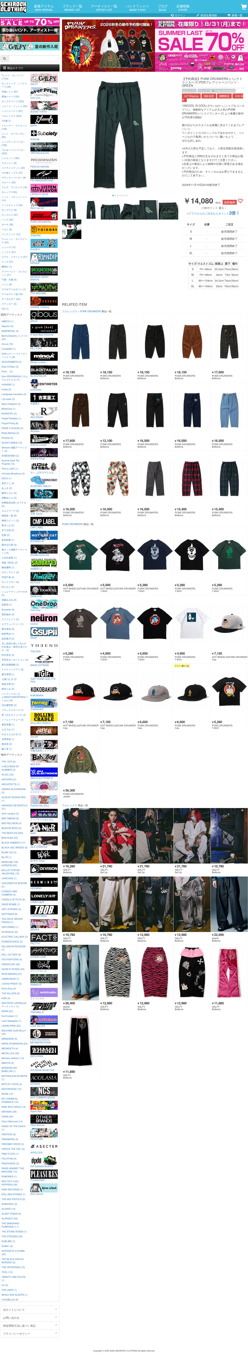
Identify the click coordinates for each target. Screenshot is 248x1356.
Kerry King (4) (9, 988)
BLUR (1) (6, 857)
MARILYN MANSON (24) (15, 1043)
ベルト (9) (7, 229)
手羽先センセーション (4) (15, 659)
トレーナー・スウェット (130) (14, 127)
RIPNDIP (35, 262)
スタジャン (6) (9, 162)
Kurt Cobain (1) (10, 1016)
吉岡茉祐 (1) (8, 739)
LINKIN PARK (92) (11, 1025)
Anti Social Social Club (42, 1069)
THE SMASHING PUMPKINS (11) (10, 1225)
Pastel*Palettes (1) (11, 418)
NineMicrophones (39, 554)
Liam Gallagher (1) (11, 1020)
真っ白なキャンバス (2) (14, 714)
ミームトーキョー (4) (13, 719)
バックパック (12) (11, 234)
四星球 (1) (7, 604)
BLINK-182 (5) (9, 852)
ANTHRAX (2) (9, 779)
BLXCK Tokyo (37, 860)
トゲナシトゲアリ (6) (13, 669)
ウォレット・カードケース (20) (14, 240)
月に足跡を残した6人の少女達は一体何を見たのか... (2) (14, 647)
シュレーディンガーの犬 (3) (14, 593)
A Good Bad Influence (41, 334)
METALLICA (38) (10, 1053)
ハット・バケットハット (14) (14, 198)
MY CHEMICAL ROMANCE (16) (10, 1100)
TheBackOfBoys (38, 915)
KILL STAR (36, 348)
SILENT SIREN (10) (12, 442)
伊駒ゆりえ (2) (9, 497)
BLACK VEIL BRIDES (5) (15, 847)
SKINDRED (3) (9, 1203)
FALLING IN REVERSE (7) (14, 948)
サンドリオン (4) (10, 581)
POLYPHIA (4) (9, 1158)
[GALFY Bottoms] (80, 836)
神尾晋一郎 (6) (9, 515)
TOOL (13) (7, 1272)
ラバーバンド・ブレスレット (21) (14, 273)
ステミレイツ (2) (10, 619)
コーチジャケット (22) (13, 167)
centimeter (35, 389)
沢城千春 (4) (8, 577)
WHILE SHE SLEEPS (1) (15, 1294)
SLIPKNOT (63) (10, 1218)
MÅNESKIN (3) (9, 1038)
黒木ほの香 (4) (9, 544)
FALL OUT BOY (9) (11, 954)
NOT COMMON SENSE (42, 1097)
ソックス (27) (9, 252)
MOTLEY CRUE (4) (12, 1084)
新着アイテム (44, 7)
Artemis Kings (37, 458)
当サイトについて (14, 1310)
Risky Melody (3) (10, 432)
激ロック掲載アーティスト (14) (14, 551)
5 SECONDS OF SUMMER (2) (10, 768)
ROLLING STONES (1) (13, 1194)
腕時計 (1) (7, 266)
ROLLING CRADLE (40, 722)
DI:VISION (35, 874)
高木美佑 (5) (8, 628)
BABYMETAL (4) (10, 330)
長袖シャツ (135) (10, 96)
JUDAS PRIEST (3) (12, 983)
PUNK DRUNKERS (224, 90)
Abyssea (35, 430)
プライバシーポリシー (16, 1333)
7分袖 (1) (6, 120)
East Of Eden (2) (10, 366)
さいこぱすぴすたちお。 (43, 472)
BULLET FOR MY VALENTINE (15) (11, 871)
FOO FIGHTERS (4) (12, 959)
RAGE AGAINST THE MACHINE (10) (13, 1169)
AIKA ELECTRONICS (41, 777)
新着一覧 (237, 15)
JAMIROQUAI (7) (10, 978)
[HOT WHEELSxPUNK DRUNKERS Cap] (229, 623)
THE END (35, 651)
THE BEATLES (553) (12, 832)
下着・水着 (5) (9, 279)
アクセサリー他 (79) (12, 294)
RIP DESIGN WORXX (41, 1166)
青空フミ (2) (8, 483)
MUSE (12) (7, 1093)
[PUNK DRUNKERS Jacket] (80, 760)
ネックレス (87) (10, 214)
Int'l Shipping (191, 96)
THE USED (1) (9, 1289)
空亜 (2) (6, 535)
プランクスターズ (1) (13, 709)
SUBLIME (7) (8, 1241)
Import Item (36, 1111)
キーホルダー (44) (11, 298)
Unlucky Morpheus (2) (13, 473)
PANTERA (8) (9, 1134)
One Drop (35, 609)
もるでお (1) (8, 729)
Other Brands (37, 1124)
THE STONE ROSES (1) (14, 1231)
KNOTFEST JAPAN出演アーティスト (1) (14, 1004)
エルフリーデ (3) (10, 510)
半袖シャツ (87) (10, 91)
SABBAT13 (36, 568)
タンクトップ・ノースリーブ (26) (14, 85)
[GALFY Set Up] (117, 836)
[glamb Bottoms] (229, 904)
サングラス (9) (9, 209)
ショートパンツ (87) (12, 110)
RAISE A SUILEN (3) (12, 428)
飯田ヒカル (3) (9, 492)
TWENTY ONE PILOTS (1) (14, 1278)
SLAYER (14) (9, 1208)
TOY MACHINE (38, 293)
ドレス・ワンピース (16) (14, 187)
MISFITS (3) (8, 1062)
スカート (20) (9, 182)
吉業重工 (35, 403)
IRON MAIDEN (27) (12, 973)
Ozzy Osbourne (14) (12, 1121)
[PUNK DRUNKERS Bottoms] (80, 342)
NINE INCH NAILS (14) (14, 1106)
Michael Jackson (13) (13, 1058)
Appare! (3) (7, 326)
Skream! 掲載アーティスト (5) (14, 449)
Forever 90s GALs (39, 805)
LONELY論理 (37, 901)
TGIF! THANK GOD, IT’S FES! (42, 680)
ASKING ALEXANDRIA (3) (14, 790)
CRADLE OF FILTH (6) (13, 899)
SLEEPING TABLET (40, 485)
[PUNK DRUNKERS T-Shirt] (154, 554)
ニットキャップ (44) (12, 205)
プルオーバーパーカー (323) (13, 151)
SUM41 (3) (7, 1246)
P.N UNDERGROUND (41, 180)
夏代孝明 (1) (8, 674)
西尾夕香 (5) (8, 683)
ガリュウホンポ (38, 970)
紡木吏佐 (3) (8, 654)
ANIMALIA (35, 984)
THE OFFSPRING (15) (13, 1267)
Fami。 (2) (7, 371)
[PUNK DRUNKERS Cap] (154, 691)
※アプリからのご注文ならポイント (213, 213)
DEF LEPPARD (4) (11, 909)
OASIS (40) (7, 1116)
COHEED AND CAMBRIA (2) (9, 893)
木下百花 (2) (8, 530)
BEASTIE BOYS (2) (12, 828)
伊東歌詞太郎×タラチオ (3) (14, 504)
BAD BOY (35, 764)
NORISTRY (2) (9, 413)
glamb (33, 125)
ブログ (163, 7)
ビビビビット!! (38, 791)
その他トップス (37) (12, 172)
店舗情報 (182, 7)
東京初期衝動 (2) (10, 664)
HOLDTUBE (36, 1138)
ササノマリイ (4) (10, 572)
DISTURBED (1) (10, 927)
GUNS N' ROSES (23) (13, 969)
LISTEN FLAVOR (39, 194)
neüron (34, 623)
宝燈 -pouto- (36, 513)
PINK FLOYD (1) (10, 1153)
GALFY (34, 83)
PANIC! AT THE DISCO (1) (14, 1127)
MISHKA (34, 929)
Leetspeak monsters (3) (14, 394)
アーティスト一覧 (104, 7)
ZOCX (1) (6, 478)
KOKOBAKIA (36, 695)
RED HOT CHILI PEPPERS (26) (10, 1182)
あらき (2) (7, 488)
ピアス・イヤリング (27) (14, 256)
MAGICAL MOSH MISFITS (39, 278)
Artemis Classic (38, 444)
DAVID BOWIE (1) (11, 904)
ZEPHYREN (36, 1055)
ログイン (180, 15)
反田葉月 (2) (8, 638)
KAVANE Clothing (39, 306)
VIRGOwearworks (39, 152)
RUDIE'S (35, 249)
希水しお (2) (8, 525)
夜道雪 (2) (7, 743)
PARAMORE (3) (10, 1139)
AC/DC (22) (8, 774)
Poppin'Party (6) (10, 423)
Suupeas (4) (8, 609)
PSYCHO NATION (39, 166)
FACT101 (35, 943)
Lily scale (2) (8, 399)
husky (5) (6, 389)
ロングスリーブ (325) (13, 101)
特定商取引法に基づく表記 (19, 1325)
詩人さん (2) (8, 586)
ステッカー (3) (9, 303)
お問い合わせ (11, 1318)
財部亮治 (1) (8, 633)
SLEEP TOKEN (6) (11, 1213)
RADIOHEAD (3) (10, 1163)
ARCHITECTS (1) (11, 784)
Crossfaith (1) (9, 348)
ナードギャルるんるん (42, 819)
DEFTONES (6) (10, 914)
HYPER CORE (38, 956)
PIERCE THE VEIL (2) (13, 1148)
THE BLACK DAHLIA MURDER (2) (13, 1260)
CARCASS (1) (9, 878)
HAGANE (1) (8, 384)
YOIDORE (35, 235)
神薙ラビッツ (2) (10, 520)
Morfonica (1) (9, 408)
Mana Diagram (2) (11, 403)
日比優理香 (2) (9, 705)
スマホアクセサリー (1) (14, 289)
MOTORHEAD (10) (12, 1088)
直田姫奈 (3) (8, 614)
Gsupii (33, 637)
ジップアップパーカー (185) (13, 143)
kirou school (36, 1193)
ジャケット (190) (10, 158)
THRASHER (36, 708)
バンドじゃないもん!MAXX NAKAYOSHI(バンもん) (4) (15, 697)
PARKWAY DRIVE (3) (13, 1144)
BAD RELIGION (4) (12, 823)
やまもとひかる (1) (11, 734)
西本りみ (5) (8, 688)
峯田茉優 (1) (8, 724)
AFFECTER (36, 1152)
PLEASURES (37, 1179)
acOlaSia (35, 1083)
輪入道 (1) (7, 748)
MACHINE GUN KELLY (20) (14, 1032)
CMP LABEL (37, 527)
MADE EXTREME (39, 664)
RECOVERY (36, 417)
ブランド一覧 (72, 7)
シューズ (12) (9, 247)
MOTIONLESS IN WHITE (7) (15, 1077)
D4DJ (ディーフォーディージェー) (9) (15, 355)
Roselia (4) (7, 437)
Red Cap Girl (37, 207)
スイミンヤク (37, 998)
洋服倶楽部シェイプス (42, 750)
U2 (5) (5, 1285)
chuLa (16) (7, 343)
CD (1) (5, 308)
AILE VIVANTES (38, 846)
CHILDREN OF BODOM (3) (14, 884)
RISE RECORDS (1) (12, 1189)
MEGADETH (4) (10, 1048)
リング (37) (7, 261)
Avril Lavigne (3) (10, 813)
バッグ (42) (7, 219)
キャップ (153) (9, 192)
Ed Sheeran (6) (10, 931)
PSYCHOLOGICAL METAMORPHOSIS (40, 1041)
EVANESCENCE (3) (12, 941)
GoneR (34, 736)
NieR (33, 832)
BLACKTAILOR (38, 375)
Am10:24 (35, 582)
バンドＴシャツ (137, 7)
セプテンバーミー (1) (13, 624)
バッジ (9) (7, 284)
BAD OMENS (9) (10, 818)
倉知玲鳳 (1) (8, 539)
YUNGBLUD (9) (10, 1299)
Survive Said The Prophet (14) (11, 462)
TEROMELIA (37, 1011)
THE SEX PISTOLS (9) (13, 1199)
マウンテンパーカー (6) (14, 177)
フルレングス (189, 90)
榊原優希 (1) (8, 567)
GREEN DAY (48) (11, 964)
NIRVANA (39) (9, 1111)
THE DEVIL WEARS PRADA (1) (12, 920)
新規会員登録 (208, 15)
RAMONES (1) (9, 1176)
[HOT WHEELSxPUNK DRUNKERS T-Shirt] (80, 554)
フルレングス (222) (12, 115)
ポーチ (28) (7, 224)
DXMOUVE (36, 596)
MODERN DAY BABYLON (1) (9, 1069)
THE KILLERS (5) (11, 993)
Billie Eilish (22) (10, 837)
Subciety (35, 138)
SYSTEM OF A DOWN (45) (13, 1252)
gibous (34, 320)
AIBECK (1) (8, 321)
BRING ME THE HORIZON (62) (10, 863)
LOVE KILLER (37, 1025)
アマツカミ (36, 499)
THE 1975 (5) (9, 761)
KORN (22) (7, 1011)
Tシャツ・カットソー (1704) (13, 77)
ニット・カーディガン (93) (13, 135)
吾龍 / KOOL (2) (10, 562)
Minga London (38, 361)
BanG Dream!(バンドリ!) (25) (14, 337)
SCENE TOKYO (38, 111)
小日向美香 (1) (9, 557)
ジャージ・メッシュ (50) (14, 106)
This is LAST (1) (10, 468)
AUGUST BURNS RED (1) (14, 798)
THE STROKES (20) (12, 1236)
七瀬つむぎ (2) (9, 679)
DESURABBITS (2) (12, 361)
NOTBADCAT (37, 541)
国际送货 (209, 96)
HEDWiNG (36, 888)
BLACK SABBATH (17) (13, 842)
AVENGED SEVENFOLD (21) (15, 807)
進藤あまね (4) (9, 599)
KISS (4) (6, 998)
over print (35, 97)
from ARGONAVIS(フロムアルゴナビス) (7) (15, 378)
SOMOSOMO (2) (10, 455)
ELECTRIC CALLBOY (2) (15, 936)
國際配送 (224, 96)
